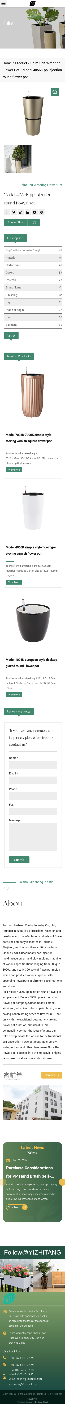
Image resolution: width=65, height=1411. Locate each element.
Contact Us (52, 1075)
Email (13, 773)
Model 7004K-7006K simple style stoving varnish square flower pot (29, 438)
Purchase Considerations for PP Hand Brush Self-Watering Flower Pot (29, 1176)
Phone (13, 789)
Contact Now (15, 222)
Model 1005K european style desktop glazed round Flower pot (31, 663)
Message (14, 820)
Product (21, 63)
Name (13, 757)
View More (14, 469)
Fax (11, 804)
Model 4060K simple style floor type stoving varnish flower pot (31, 550)
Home (7, 63)
